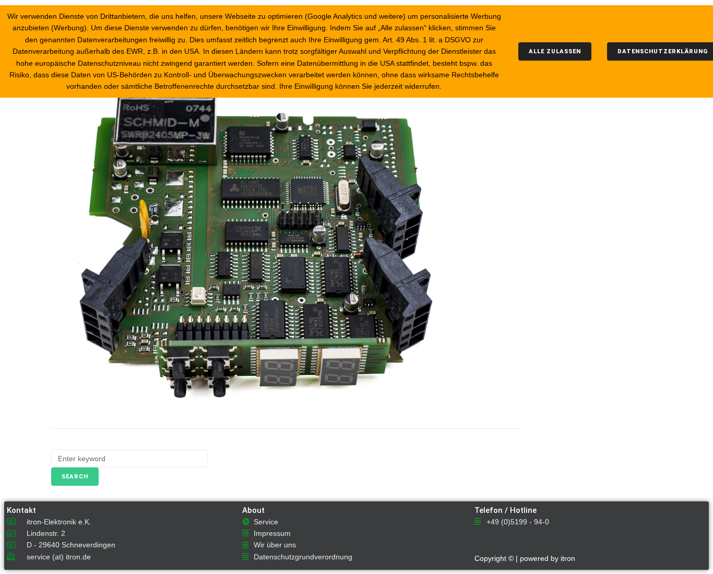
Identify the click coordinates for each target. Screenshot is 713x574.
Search (75, 476)
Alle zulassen (555, 51)
